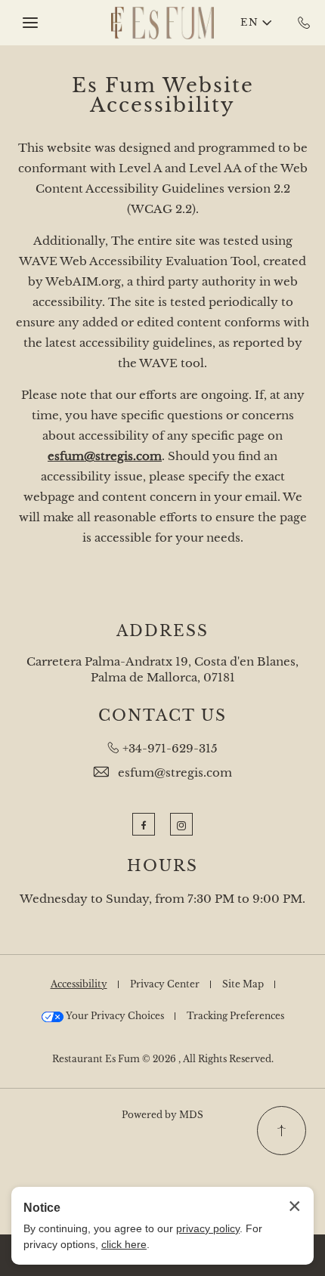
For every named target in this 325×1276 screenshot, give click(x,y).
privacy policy (208, 1228)
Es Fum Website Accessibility (163, 95)
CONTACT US (162, 715)
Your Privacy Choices (113, 1015)
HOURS (162, 865)
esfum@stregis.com (175, 772)
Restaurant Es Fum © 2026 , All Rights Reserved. (163, 1058)
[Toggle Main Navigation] (30, 23)
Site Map (243, 984)
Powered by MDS (162, 1114)
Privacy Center (165, 984)
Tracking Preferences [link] (235, 1015)
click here (124, 1244)
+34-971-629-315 (170, 748)
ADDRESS (162, 630)
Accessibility (79, 984)
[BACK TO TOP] (281, 1130)
